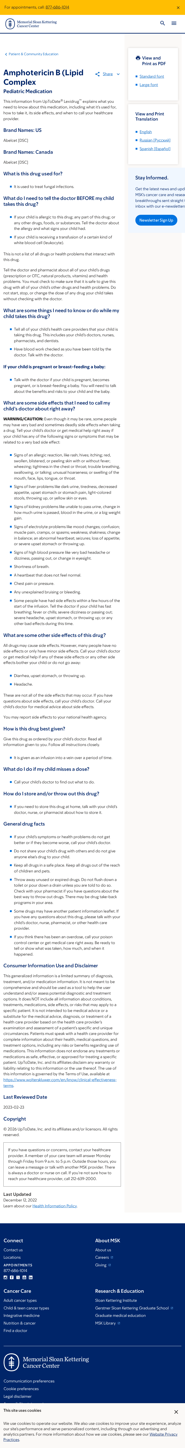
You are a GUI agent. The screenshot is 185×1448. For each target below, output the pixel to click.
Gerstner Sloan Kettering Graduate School (132, 1308)
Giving (101, 1265)
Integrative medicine (22, 1315)
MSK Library (106, 1323)
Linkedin (30, 1277)
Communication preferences (29, 1381)
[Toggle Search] (162, 24)
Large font (149, 84)
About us (103, 1250)
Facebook (12, 1277)
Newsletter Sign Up (156, 220)
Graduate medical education (120, 1315)
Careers (102, 1257)
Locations (12, 1257)
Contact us (13, 1250)
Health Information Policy (54, 1206)
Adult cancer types (20, 1300)
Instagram (5, 1277)
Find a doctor (15, 1330)
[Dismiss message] (178, 7)
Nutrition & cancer (20, 1323)
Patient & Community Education (33, 54)
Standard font (152, 76)
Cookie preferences (21, 1388)
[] (155, 140)
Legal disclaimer (18, 1396)
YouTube (24, 1277)
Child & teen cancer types (26, 1308)
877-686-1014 (57, 7)
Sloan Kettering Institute (116, 1300)
